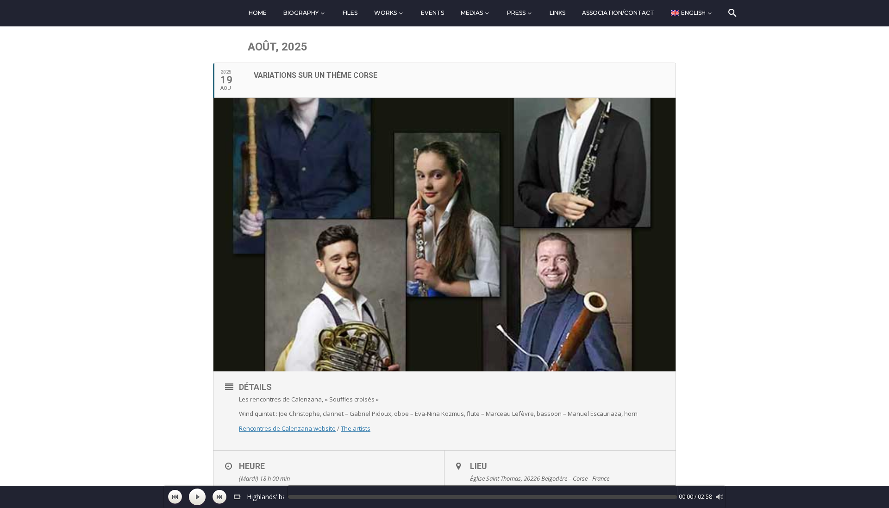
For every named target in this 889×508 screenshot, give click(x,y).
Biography (301, 12)
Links (557, 12)
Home (258, 12)
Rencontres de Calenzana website (287, 428)
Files (350, 12)
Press (516, 12)
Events (432, 12)
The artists (355, 428)
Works (385, 12)
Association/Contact (618, 12)
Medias (472, 12)
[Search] (732, 13)
